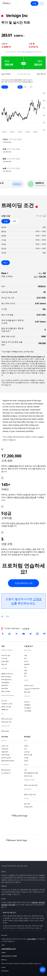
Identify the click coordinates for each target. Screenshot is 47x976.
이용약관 (34, 902)
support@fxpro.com (8, 949)
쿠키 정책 (11, 905)
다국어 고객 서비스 (17, 523)
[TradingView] (44, 633)
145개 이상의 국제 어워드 (23, 497)
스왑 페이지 (28, 52)
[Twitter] (16, 633)
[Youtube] (23, 633)
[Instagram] (37, 633)
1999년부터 (13, 466)
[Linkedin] (9, 633)
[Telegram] (30, 633)
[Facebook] (2, 633)
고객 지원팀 (31, 939)
